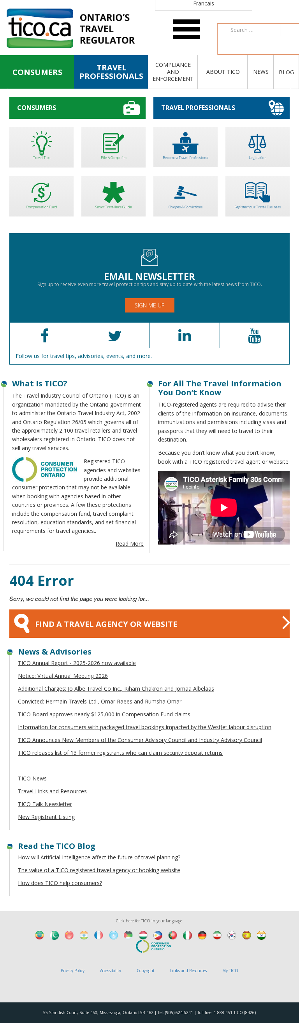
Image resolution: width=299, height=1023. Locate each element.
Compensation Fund (41, 206)
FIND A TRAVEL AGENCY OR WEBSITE (106, 624)
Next (290, 90)
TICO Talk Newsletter (45, 804)
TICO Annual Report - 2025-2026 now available (77, 663)
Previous (9, 90)
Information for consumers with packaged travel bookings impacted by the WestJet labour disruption (144, 727)
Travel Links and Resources (52, 791)
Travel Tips (41, 157)
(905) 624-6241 (179, 1012)
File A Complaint (114, 157)
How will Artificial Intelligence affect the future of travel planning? (99, 857)
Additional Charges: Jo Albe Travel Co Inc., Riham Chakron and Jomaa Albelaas (116, 688)
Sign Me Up (150, 305)
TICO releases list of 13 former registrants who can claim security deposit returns (120, 752)
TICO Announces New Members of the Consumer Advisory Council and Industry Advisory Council (140, 740)
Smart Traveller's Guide (113, 206)
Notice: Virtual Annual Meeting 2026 (63, 675)
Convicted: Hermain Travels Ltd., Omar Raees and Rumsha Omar (99, 701)
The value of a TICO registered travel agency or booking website (99, 870)
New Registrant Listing (46, 816)
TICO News (32, 778)
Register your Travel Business (257, 206)
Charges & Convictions (185, 206)
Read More (130, 543)
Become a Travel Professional (186, 157)
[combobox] (255, 30)
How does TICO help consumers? (60, 883)
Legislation (257, 157)
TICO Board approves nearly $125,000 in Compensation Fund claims (104, 714)
